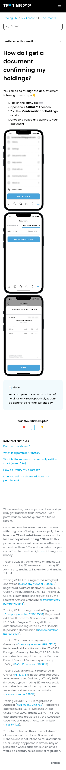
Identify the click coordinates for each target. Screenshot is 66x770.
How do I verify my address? (21, 470)
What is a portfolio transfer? (21, 453)
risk (42, 551)
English (56, 762)
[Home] (17, 6)
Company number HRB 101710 (36, 644)
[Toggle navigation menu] (59, 6)
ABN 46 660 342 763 (29, 705)
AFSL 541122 (12, 724)
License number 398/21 (19, 694)
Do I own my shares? (16, 446)
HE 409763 (21, 674)
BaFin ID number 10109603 (30, 664)
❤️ (24, 427)
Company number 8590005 (37, 584)
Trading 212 (10, 18)
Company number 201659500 (24, 614)
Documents (48, 18)
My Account (29, 18)
